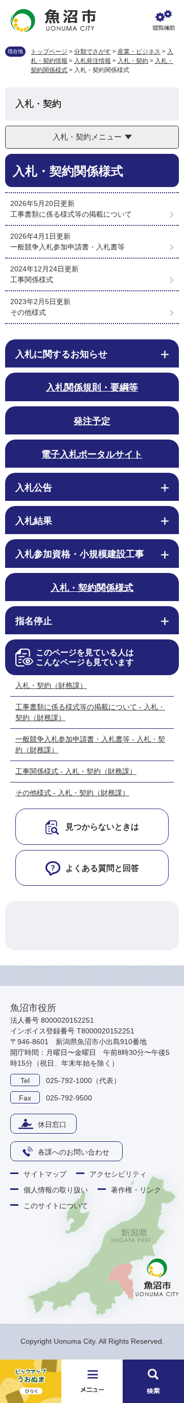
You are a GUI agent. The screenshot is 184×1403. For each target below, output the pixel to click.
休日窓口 (52, 1124)
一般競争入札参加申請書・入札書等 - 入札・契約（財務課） (90, 744)
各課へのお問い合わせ (73, 1152)
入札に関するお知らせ (61, 354)
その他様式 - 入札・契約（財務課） (72, 793)
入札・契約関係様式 (92, 588)
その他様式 (28, 312)
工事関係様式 (31, 279)
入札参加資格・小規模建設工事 (79, 554)
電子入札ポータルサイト (92, 454)
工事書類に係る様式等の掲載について (71, 214)
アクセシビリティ (118, 1174)
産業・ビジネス (139, 51)
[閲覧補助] (163, 20)
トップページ (49, 51)
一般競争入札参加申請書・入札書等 (67, 247)
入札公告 (33, 487)
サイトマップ (45, 1174)
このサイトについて (56, 1205)
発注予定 (92, 421)
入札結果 (33, 521)
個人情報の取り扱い (56, 1189)
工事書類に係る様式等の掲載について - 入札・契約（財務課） (90, 712)
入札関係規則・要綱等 (92, 387)
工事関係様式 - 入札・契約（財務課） (75, 771)
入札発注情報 (92, 60)
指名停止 (33, 621)
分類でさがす (92, 51)
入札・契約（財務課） (51, 685)
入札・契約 (133, 60)
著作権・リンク (136, 1189)
